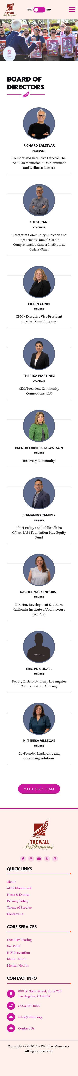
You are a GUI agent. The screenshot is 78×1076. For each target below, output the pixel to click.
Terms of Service (19, 907)
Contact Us (15, 914)
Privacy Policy (17, 901)
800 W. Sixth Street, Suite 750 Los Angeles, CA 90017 (40, 993)
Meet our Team (39, 789)
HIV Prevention (18, 952)
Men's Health (17, 959)
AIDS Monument (19, 888)
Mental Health (18, 965)
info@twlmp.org (30, 1017)
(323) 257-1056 (29, 1006)
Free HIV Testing (19, 939)
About (11, 881)
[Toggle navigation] (72, 9)
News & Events (18, 894)
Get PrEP (13, 946)
